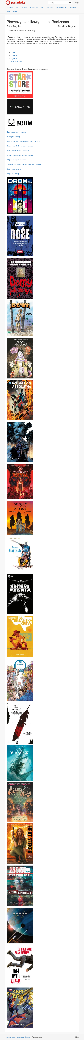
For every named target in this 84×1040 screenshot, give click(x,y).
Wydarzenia (34, 7)
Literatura (10, 7)
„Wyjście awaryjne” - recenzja (16, 160)
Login (77, 3)
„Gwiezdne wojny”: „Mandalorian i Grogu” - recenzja (23, 141)
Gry (42, 7)
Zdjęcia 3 (14, 59)
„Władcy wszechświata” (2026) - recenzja (20, 155)
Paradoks (72, 7)
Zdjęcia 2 (14, 55)
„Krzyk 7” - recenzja (13, 174)
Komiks (24, 7)
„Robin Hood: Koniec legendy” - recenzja (20, 146)
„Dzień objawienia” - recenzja (16, 132)
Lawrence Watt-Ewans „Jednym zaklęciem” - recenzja (24, 164)
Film (17, 7)
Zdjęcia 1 (14, 52)
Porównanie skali (16, 62)
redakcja (8, 1037)
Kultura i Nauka (12, 11)
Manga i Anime (61, 7)
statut (13, 1037)
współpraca (20, 1037)
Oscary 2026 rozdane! (14, 169)
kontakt (27, 1037)
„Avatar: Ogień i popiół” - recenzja (18, 150)
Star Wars (50, 7)
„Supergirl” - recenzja (13, 137)
